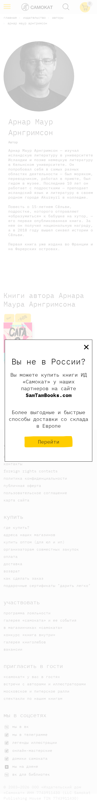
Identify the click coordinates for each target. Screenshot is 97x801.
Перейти (48, 441)
